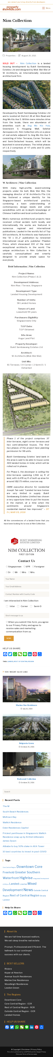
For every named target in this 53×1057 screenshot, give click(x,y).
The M (6, 806)
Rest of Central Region (24, 661)
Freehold (8, 872)
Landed (10, 661)
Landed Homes (12, 1015)
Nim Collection (28, 63)
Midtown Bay (10, 817)
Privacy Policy (36, 1049)
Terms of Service (28, 1054)
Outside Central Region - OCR (20, 1011)
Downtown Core (29, 867)
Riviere (8, 969)
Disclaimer (26, 1049)
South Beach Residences (16, 811)
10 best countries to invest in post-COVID (25, 851)
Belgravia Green (26, 743)
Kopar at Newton (14, 972)
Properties (11, 56)
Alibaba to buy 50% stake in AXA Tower (23, 846)
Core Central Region (9, 867)
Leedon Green (12, 988)
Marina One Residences (26, 705)
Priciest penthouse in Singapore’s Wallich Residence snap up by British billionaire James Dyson (24, 837)
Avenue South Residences (18, 976)
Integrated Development (41, 878)
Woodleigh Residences (16, 984)
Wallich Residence (12, 822)
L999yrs (6, 884)
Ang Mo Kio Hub (38, 125)
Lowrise (23, 884)
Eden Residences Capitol (16, 828)
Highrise (26, 878)
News (28, 890)
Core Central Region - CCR (18, 1003)
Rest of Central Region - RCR (20, 1007)
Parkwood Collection (26, 779)
